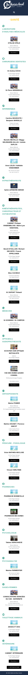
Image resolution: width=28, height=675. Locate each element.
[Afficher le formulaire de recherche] (14, 12)
